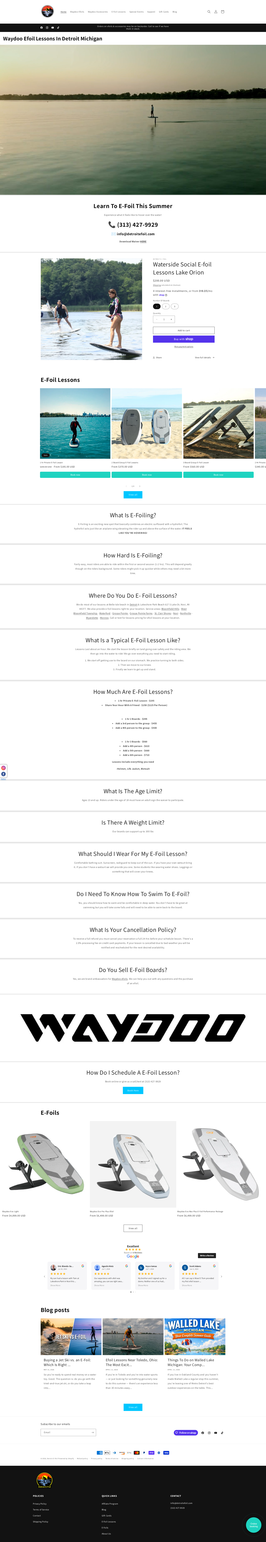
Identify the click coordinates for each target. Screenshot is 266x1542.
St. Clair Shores (163, 613)
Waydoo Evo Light (10, 1211)
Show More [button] (55, 1285)
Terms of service (111, 1458)
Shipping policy (127, 1458)
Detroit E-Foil (52, 1458)
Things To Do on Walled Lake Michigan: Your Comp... (191, 1362)
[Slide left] (126, 486)
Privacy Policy (39, 1503)
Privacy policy (96, 1458)
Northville (185, 613)
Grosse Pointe (120, 613)
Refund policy (82, 1458)
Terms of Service (41, 1509)
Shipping (157, 285)
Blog (104, 1509)
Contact (37, 1515)
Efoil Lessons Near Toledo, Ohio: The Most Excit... (132, 1362)
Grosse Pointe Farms (141, 613)
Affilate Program (110, 1503)
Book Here (133, 1090)
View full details (203, 357)
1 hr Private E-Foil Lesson (51, 462)
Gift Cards (107, 1515)
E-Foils (105, 1527)
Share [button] (159, 357)
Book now (75, 475)
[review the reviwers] (82, 1266)
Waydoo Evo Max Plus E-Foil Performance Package (200, 1211)
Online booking (254, 1525)
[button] (209, 11)
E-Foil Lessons (109, 1521)
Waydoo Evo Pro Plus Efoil (102, 1211)
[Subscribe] (92, 1432)
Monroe (104, 617)
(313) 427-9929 (177, 1507)
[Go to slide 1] (130, 1292)
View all (133, 494)
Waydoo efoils (120, 978)
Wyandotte (92, 617)
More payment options (183, 346)
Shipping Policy (40, 1521)
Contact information (145, 1458)
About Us (106, 1533)
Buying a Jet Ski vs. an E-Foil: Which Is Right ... (67, 1362)
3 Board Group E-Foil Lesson (196, 462)
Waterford (104, 613)
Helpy (3, 779)
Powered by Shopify (66, 1458)
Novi (175, 613)
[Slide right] (139, 486)
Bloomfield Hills (170, 608)
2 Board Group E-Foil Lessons (125, 462)
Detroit (133, 604)
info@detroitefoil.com (181, 1503)
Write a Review (207, 1255)
